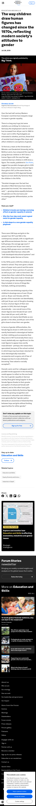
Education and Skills (11, 10)
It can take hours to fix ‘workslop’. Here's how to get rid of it (21, 649)
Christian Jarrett (7, 104)
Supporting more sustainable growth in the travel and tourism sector (21, 659)
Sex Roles (29, 162)
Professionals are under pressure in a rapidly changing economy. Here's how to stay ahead (22, 641)
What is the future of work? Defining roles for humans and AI (21, 668)
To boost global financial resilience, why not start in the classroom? (17, 619)
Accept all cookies (19, 796)
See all (31, 593)
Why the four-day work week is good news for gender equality (17, 217)
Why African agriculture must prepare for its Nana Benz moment (21, 630)
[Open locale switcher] (2, 802)
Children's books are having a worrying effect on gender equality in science (18, 211)
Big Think (6, 60)
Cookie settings (19, 801)
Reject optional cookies (19, 791)
